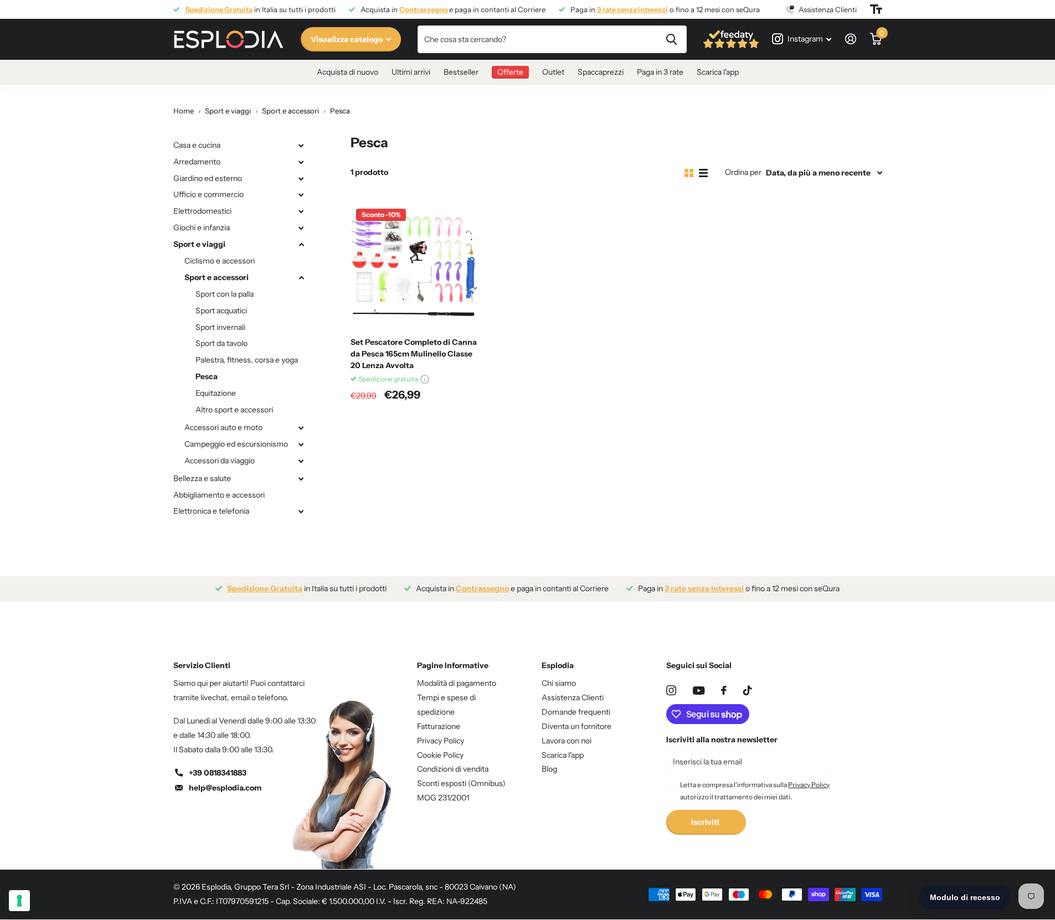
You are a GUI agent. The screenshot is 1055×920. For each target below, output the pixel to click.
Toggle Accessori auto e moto (301, 428)
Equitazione (215, 393)
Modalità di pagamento (456, 683)
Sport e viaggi (199, 244)
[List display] (703, 173)
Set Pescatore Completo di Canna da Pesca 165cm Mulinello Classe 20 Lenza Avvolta (414, 353)
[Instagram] (671, 690)
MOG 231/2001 (443, 798)
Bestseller (461, 72)
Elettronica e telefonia (211, 511)
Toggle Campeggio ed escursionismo (301, 444)
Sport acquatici (221, 311)
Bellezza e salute (202, 478)
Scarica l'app (718, 72)
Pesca (206, 376)
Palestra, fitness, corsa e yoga (246, 360)
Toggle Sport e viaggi (301, 245)
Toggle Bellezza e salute (301, 479)
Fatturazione (438, 726)
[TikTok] (747, 690)
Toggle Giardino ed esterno (301, 179)
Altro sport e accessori (234, 410)
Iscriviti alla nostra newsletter (722, 740)
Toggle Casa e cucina (301, 146)
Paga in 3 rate (660, 72)
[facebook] (724, 690)
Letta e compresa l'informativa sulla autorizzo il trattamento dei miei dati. (755, 791)
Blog (549, 769)
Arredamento (196, 162)
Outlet (553, 72)
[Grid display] (689, 173)
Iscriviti (706, 822)
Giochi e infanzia (201, 227)
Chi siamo (559, 683)
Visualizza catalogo (347, 39)
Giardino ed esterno (207, 178)
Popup (424, 379)
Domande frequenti (576, 712)
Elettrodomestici (202, 211)
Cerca (671, 39)
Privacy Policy (440, 741)
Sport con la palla (224, 294)
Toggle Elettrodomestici (301, 211)
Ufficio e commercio (208, 194)
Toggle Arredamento (301, 162)
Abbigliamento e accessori (219, 495)
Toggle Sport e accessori (301, 278)
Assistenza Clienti (573, 697)
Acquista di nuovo (347, 72)
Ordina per (743, 172)
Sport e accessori (216, 277)
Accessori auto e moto (223, 427)
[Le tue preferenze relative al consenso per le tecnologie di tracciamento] (19, 900)
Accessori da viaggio (219, 461)
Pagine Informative (452, 665)
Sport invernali (220, 327)
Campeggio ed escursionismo (236, 444)
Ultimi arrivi (411, 72)
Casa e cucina (196, 145)
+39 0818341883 (217, 773)
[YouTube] (698, 690)
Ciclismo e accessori (219, 261)
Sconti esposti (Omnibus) (461, 783)
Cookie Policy (440, 755)
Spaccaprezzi (601, 72)
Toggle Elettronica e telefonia (301, 511)
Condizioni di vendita (452, 769)
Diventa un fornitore (576, 726)
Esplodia (558, 665)
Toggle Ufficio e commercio (301, 195)
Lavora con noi (566, 741)
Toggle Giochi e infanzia (301, 228)
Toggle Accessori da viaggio (301, 461)
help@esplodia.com (225, 788)
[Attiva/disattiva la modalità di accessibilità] (876, 9)
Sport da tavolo (221, 343)
